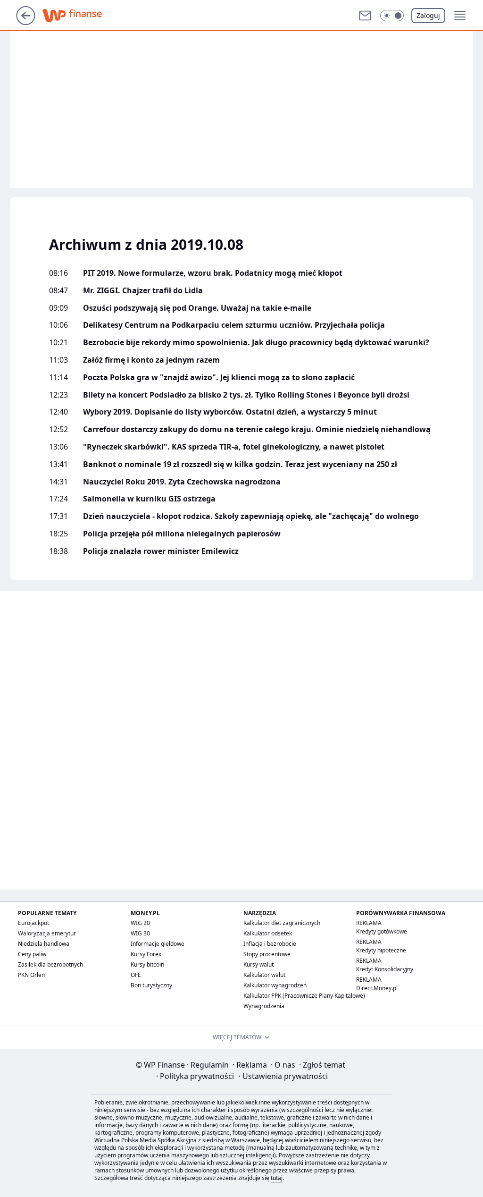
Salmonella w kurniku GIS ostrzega (149, 499)
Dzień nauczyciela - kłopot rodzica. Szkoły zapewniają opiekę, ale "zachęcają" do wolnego (251, 516)
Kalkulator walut (264, 975)
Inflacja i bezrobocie (269, 944)
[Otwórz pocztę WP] (365, 15)
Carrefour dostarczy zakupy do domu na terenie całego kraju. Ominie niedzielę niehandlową (257, 429)
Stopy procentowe (267, 954)
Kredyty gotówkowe (381, 931)
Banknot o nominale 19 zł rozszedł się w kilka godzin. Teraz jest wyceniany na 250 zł (240, 464)
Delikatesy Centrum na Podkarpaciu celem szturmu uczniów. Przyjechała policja (234, 325)
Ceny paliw (32, 954)
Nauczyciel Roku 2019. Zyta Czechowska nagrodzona (182, 482)
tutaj (277, 1178)
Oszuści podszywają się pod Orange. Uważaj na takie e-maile (197, 308)
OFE (136, 975)
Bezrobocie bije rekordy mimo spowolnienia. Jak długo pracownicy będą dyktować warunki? (256, 343)
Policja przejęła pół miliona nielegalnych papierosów (182, 534)
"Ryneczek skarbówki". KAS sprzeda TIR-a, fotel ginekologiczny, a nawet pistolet (233, 447)
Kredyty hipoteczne (381, 950)
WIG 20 (140, 923)
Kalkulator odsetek (267, 933)
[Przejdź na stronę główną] (25, 22)
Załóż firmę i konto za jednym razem (151, 360)
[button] (392, 15)
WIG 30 (140, 933)
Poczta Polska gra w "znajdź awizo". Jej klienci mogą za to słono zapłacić (219, 377)
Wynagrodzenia (263, 1006)
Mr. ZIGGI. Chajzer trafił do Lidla (143, 291)
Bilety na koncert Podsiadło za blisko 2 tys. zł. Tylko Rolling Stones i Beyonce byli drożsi (246, 395)
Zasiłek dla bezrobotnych (50, 964)
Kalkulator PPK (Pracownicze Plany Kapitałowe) (304, 996)
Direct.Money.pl (377, 988)
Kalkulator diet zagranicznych (281, 923)
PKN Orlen (31, 975)
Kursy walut (258, 964)
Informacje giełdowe (157, 944)
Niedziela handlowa (43, 944)
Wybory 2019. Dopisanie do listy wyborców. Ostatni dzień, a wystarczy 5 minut (230, 412)
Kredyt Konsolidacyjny (384, 969)
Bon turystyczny (151, 985)
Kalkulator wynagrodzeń (275, 985)
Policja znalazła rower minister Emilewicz (161, 551)
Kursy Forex (146, 954)
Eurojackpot (33, 923)
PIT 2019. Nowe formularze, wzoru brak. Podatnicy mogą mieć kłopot (212, 273)
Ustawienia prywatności (283, 1076)
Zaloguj (428, 15)
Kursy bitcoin (147, 964)
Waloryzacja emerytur (47, 933)
